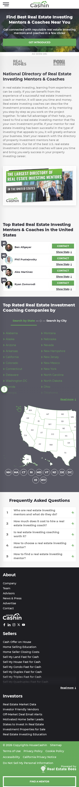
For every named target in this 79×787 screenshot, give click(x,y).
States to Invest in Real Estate (23, 724)
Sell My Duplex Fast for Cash (22, 672)
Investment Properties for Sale (24, 729)
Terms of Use (12, 751)
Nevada (49, 345)
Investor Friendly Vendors (21, 709)
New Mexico (52, 363)
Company (9, 583)
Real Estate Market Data (19, 704)
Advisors (9, 593)
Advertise (9, 603)
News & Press (12, 598)
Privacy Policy (33, 751)
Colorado (12, 363)
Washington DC (16, 381)
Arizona (11, 345)
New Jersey (51, 357)
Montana (50, 333)
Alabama (12, 333)
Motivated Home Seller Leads (23, 719)
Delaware (12, 375)
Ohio (47, 387)
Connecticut (14, 369)
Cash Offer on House (17, 642)
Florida (10, 387)
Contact (8, 608)
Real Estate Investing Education (25, 734)
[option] (20, 62)
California (12, 357)
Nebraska (50, 339)
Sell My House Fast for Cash (22, 662)
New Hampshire (54, 351)
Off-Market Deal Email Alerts (22, 714)
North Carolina (53, 375)
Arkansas (12, 351)
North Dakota (53, 381)
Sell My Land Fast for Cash (21, 657)
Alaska (10, 339)
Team (6, 588)
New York (50, 369)
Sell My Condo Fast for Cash (22, 667)
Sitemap (56, 745)
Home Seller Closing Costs (21, 652)
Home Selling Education (19, 647)
